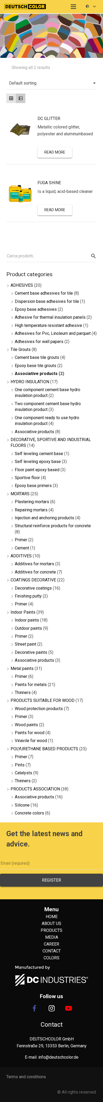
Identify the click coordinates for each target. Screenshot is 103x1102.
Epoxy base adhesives (36, 309)
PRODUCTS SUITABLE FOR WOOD (42, 700)
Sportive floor (27, 477)
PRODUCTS (51, 930)
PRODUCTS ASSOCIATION (35, 788)
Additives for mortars (34, 563)
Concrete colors (29, 813)
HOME (52, 916)
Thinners (23, 692)
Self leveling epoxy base (38, 461)
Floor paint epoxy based (37, 469)
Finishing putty (28, 596)
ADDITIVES (21, 555)
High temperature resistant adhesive (48, 325)
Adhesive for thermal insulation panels (50, 317)
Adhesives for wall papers (39, 341)
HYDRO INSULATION (30, 381)
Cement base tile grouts (37, 357)
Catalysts (23, 772)
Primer (21, 539)
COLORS (51, 957)
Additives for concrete (35, 572)
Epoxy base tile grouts (35, 365)
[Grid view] (11, 98)
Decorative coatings (33, 588)
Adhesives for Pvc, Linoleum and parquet (53, 333)
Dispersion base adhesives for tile (47, 301)
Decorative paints (31, 652)
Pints (20, 764)
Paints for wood (29, 732)
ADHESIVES (22, 285)
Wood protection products (39, 708)
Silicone (22, 805)
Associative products (36, 373)
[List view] (20, 98)
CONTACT (52, 950)
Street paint (25, 644)
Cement (22, 547)
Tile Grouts (21, 349)
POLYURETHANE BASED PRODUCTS (44, 748)
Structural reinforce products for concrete (53, 525)
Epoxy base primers (33, 485)
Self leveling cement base (39, 453)
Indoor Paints (23, 612)
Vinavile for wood (31, 740)
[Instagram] (51, 1008)
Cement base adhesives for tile (44, 293)
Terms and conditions (26, 1076)
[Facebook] (34, 1008)
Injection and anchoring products (44, 517)
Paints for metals (31, 684)
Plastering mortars (32, 501)
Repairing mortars (31, 509)
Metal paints (22, 668)
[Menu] (74, 6)
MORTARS (20, 493)
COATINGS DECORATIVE (33, 579)
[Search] (92, 256)
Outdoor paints (28, 628)
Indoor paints (27, 620)
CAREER (51, 944)
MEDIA (51, 937)
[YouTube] (69, 1008)
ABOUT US (51, 923)
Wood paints (26, 724)
